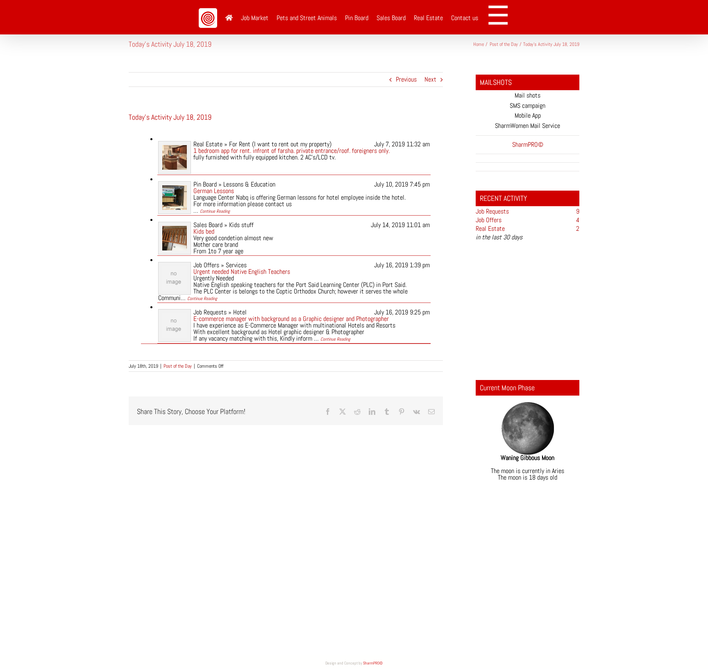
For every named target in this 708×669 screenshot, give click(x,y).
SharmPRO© (373, 663)
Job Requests (492, 211)
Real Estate (490, 228)
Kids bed (203, 231)
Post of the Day (177, 366)
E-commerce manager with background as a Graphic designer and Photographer (291, 318)
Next (430, 79)
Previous (406, 79)
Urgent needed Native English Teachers (241, 271)
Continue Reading (215, 211)
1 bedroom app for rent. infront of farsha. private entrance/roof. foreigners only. (291, 150)
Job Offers (489, 220)
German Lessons (213, 191)
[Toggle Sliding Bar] (501, 17)
